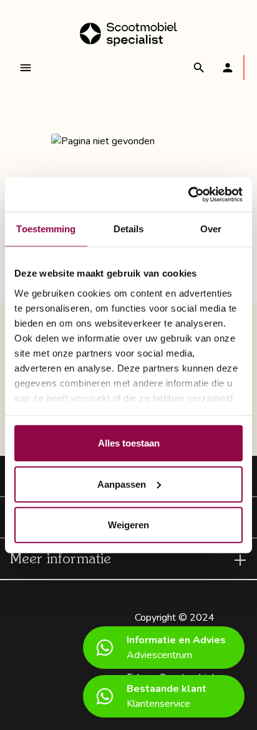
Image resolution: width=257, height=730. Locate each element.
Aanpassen (121, 483)
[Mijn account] (228, 67)
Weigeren (128, 525)
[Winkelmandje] (244, 67)
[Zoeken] (199, 67)
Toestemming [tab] (45, 229)
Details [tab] (129, 229)
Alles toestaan (129, 443)
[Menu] (25, 67)
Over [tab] (210, 229)
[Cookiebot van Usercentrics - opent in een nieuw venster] (188, 194)
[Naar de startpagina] (128, 34)
